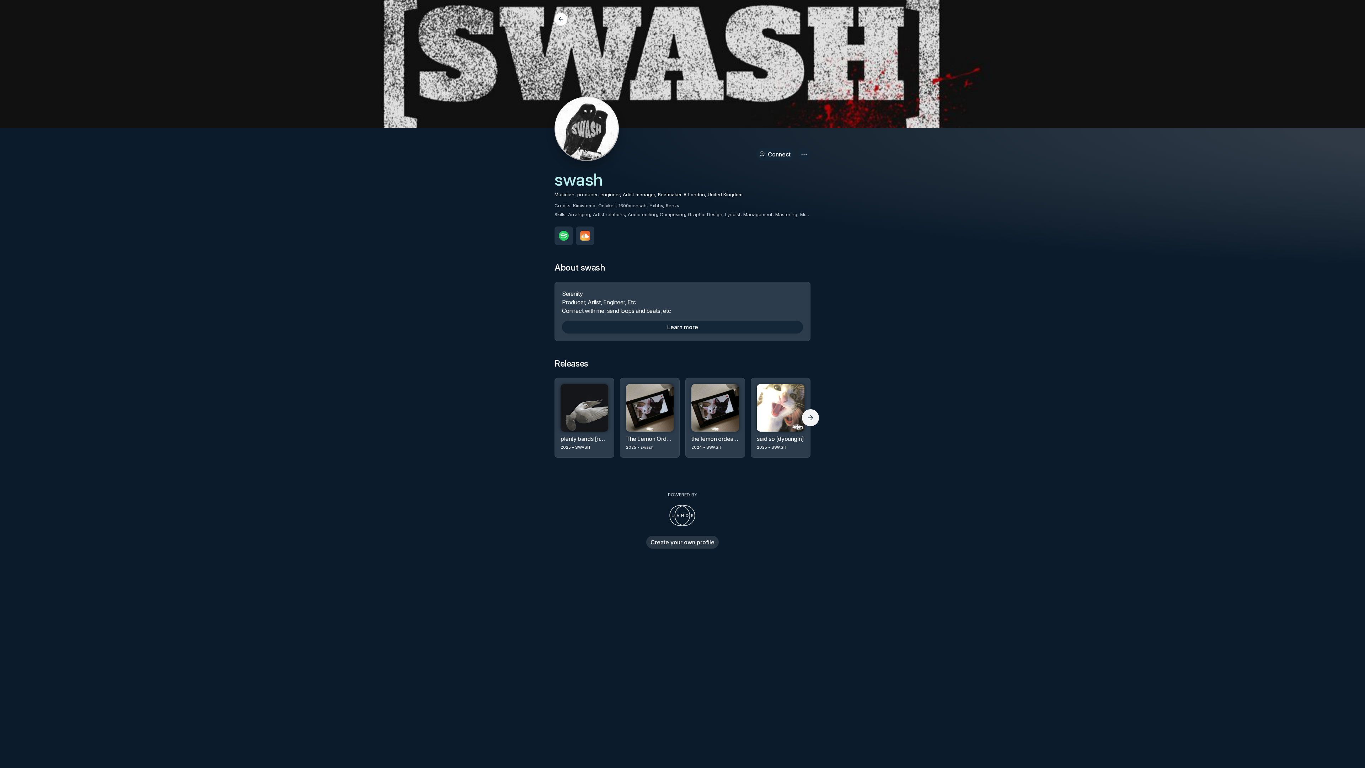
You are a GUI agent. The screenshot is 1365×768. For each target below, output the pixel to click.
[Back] (561, 19)
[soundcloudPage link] (585, 235)
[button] (804, 154)
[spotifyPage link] (564, 235)
